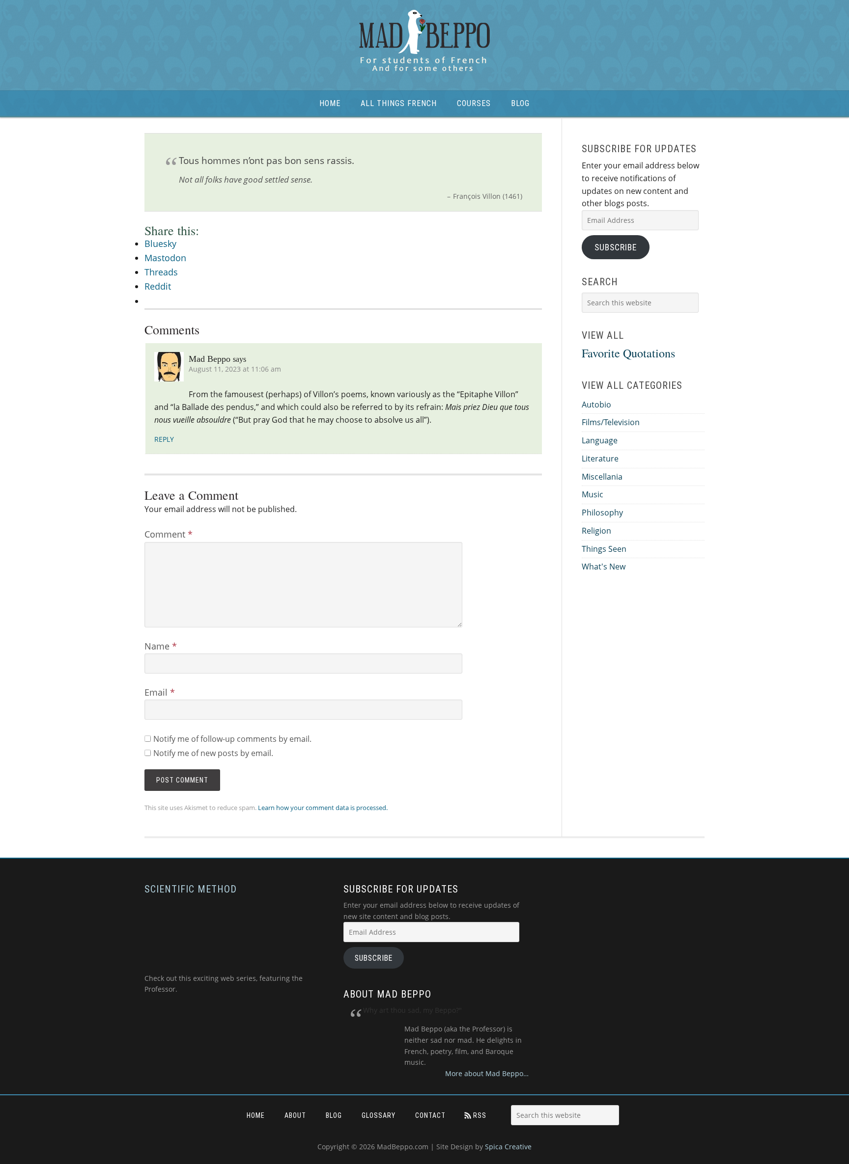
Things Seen (604, 548)
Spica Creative (508, 1146)
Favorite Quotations (628, 353)
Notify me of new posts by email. (213, 753)
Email (159, 692)
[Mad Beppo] (424, 41)
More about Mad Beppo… (486, 1073)
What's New (603, 566)
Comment (168, 534)
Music (592, 494)
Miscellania (602, 476)
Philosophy (602, 512)
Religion (596, 530)
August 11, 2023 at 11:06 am (235, 369)
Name (160, 646)
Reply (164, 439)
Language (600, 440)
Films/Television (611, 422)
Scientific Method (190, 889)
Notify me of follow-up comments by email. (232, 738)
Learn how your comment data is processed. (323, 807)
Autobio (596, 404)
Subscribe (615, 247)
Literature (600, 458)
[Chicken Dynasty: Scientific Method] (223, 967)
